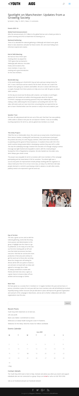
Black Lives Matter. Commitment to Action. (21, 318)
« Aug (9, 366)
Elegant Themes (35, 393)
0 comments (34, 21)
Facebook (18, 381)
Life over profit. (12, 315)
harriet (12, 21)
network (38, 381)
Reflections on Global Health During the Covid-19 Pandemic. (26, 321)
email (45, 376)
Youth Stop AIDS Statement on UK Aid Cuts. (21, 312)
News (27, 21)
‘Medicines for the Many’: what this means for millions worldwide (28, 324)
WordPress (54, 393)
